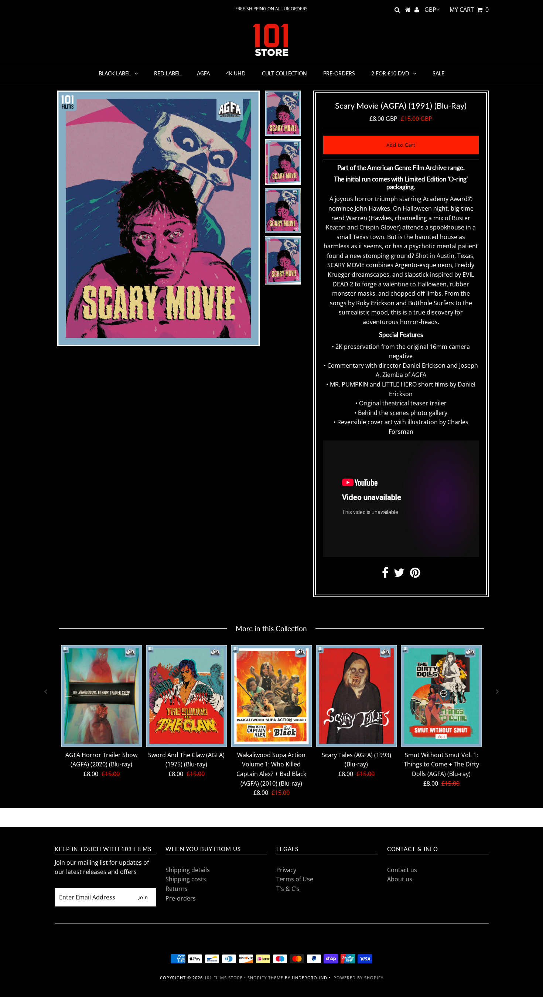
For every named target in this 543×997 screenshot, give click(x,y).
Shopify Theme (265, 977)
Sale (438, 73)
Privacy (286, 870)
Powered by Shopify (358, 977)
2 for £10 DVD (390, 73)
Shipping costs (185, 879)
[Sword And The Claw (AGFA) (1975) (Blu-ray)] (186, 696)
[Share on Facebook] (385, 575)
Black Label (115, 73)
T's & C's (288, 889)
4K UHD (236, 73)
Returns (176, 889)
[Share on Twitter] (399, 575)
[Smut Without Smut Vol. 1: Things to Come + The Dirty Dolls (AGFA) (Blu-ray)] (441, 696)
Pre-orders (339, 73)
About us (399, 879)
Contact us (402, 870)
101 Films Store (223, 977)
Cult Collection (284, 73)
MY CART (469, 10)
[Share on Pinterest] (415, 575)
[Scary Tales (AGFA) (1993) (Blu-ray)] (356, 696)
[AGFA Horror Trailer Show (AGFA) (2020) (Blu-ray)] (101, 696)
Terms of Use (294, 879)
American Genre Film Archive (407, 167)
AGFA (203, 73)
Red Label (167, 73)
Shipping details (187, 870)
